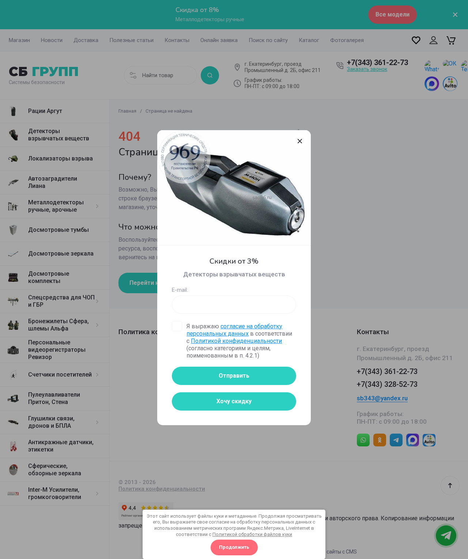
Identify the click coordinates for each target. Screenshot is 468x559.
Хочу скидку (234, 401)
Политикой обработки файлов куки (252, 534)
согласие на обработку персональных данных (234, 330)
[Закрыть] (299, 141)
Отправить (234, 375)
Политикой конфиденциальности (236, 340)
